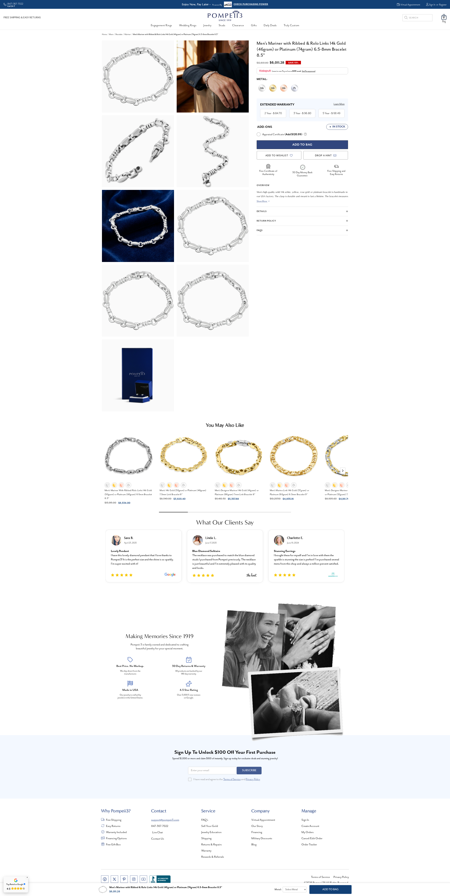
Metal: (262, 79)
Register (442, 4)
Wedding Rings (188, 25)
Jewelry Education (211, 832)
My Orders (307, 832)
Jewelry (207, 25)
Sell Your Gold (209, 826)
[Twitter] (114, 879)
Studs (222, 25)
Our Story (257, 826)
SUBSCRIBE (249, 770)
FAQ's (204, 820)
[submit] (406, 18)
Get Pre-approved (308, 71)
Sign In (432, 4)
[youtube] (143, 879)
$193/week (296, 71)
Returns (238, 4)
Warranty (206, 850)
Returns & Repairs (211, 844)
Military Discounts (261, 838)
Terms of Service (232, 779)
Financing (256, 832)
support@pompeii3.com (165, 820)
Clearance (238, 25)
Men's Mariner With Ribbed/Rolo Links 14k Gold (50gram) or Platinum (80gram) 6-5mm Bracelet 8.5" (128, 494)
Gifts (254, 25)
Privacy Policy (253, 779)
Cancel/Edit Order (311, 838)
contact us (157, 838)
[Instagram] (133, 879)
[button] (342, 471)
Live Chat (157, 832)
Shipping (206, 838)
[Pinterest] (124, 879)
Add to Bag (330, 889)
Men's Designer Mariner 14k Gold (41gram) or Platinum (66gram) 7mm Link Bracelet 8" (237, 492)
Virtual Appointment (263, 820)
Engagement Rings (161, 25)
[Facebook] (104, 879)
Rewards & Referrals (212, 857)
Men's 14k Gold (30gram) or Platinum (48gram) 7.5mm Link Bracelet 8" (183, 492)
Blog (253, 844)
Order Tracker (309, 844)
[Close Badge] (27, 877)
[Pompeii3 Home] (225, 16)
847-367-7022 (159, 826)
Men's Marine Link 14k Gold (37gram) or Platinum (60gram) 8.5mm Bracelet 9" (289, 492)
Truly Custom (291, 25)
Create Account (310, 826)
